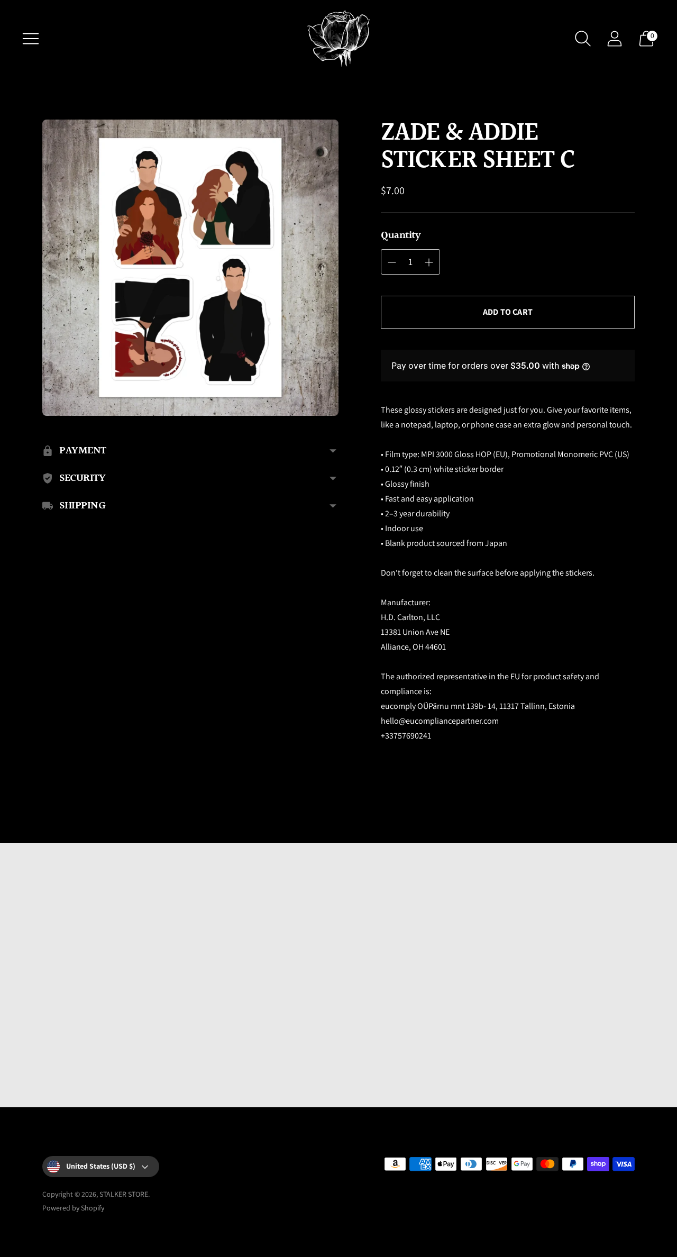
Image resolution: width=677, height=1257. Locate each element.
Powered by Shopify (73, 1208)
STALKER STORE (123, 1194)
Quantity (400, 235)
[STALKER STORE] (338, 39)
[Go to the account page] (614, 38)
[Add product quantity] (429, 262)
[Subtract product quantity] (391, 262)
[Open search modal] (583, 38)
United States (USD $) (100, 1166)
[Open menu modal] (30, 38)
